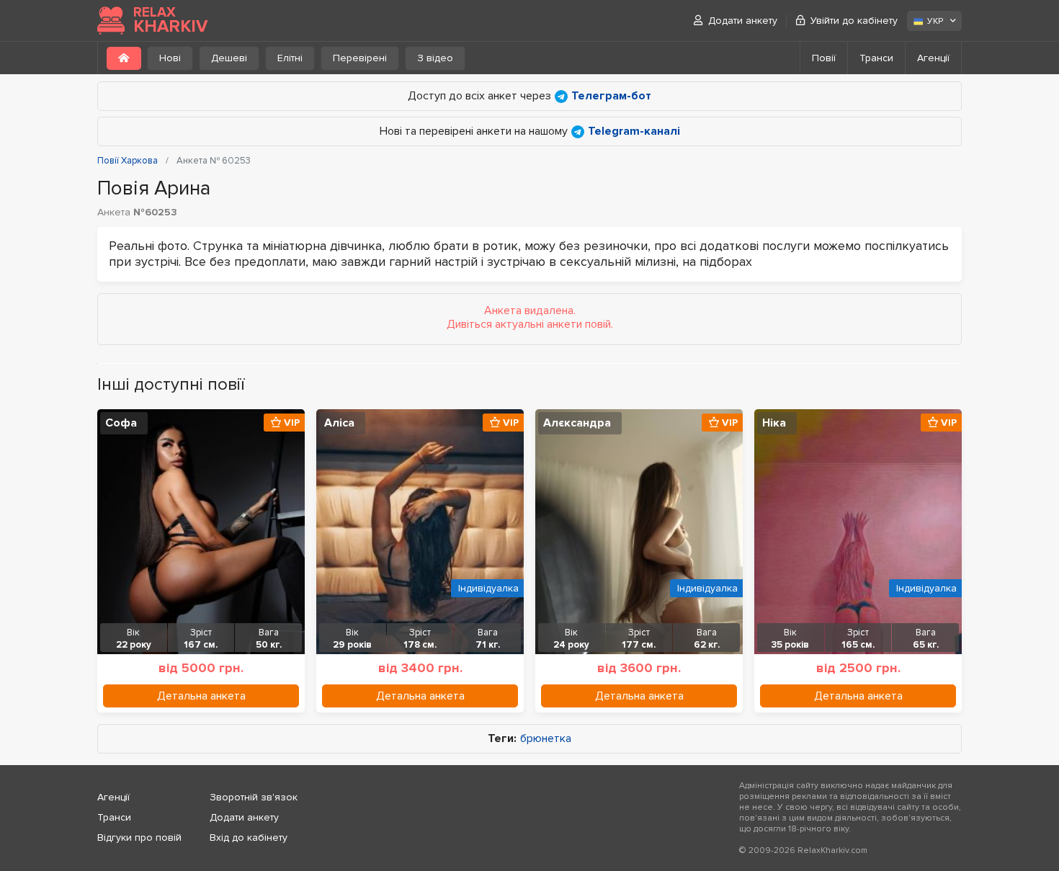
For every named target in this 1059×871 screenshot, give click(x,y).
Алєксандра (577, 423)
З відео (435, 58)
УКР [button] (935, 21)
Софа (121, 423)
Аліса (339, 423)
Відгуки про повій (139, 837)
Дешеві (229, 58)
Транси (876, 58)
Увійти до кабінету (854, 20)
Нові (170, 58)
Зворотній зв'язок (254, 797)
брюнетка (545, 739)
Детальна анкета (201, 696)
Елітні (290, 58)
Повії (824, 58)
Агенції (933, 58)
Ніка (774, 423)
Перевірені (360, 58)
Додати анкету (742, 20)
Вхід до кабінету (248, 837)
